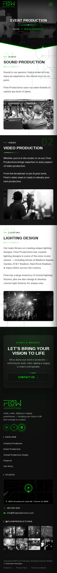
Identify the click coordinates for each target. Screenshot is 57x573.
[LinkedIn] (22, 427)
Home (16, 29)
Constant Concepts (14, 563)
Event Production (12, 449)
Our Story (8, 466)
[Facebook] (14, 427)
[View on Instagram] (9, 532)
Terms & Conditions (38, 568)
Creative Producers (13, 443)
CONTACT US (28, 377)
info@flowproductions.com (20, 513)
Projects (8, 460)
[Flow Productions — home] (9, 4)
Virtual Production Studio (16, 455)
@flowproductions (19, 521)
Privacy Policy (21, 568)
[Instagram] (6, 427)
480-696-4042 (13, 508)
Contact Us (8, 568)
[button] (51, 4)
